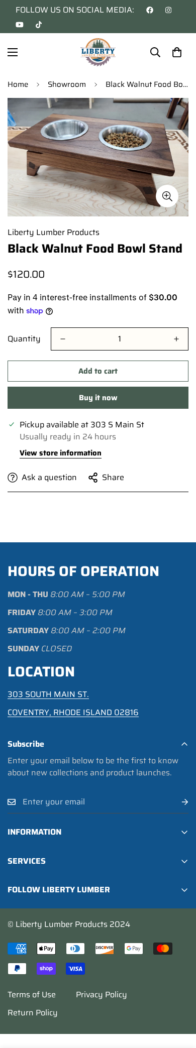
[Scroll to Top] (178, 995)
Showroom (67, 84)
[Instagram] (168, 10)
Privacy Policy (101, 994)
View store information (61, 453)
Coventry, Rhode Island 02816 (73, 712)
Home (18, 84)
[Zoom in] (167, 196)
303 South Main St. (48, 694)
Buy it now (98, 398)
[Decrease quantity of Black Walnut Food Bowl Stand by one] (62, 339)
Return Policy (33, 1012)
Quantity (24, 339)
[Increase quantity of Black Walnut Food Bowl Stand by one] (176, 339)
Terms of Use (32, 994)
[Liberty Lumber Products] (98, 52)
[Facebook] (149, 10)
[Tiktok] (39, 24)
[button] (176, 52)
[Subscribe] (176, 802)
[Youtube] (20, 24)
